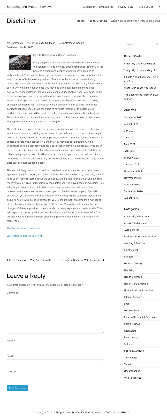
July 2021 (129, 130)
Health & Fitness (46, 43)
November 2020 (133, 177)
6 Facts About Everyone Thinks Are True (141, 79)
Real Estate (130, 330)
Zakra (108, 412)
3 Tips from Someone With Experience (81, 260)
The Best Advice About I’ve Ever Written (141, 96)
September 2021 (133, 117)
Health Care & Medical (136, 283)
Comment (13, 292)
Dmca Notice (106, 6)
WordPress (123, 412)
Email (11, 356)
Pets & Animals (132, 323)
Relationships (131, 337)
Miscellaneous (132, 310)
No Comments (15, 43)
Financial (128, 256)
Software (129, 344)
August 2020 (131, 197)
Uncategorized (132, 370)
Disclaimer (89, 6)
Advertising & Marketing (137, 216)
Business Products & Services (140, 236)
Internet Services (133, 297)
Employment (131, 250)
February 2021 (132, 157)
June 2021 (130, 137)
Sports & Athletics (134, 350)
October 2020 (132, 184)
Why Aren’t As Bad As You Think (25, 235)
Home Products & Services (138, 290)
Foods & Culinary (133, 263)
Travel (127, 364)
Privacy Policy (125, 6)
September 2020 (133, 191)
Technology (130, 357)
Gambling (129, 270)
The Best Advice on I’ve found (23, 228)
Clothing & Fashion (134, 243)
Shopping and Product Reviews (29, 7)
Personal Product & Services (139, 317)
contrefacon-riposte (73, 43)
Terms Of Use (145, 6)
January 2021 (131, 164)
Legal (127, 303)
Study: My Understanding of (139, 63)
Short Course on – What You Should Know (32, 260)
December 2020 (133, 171)
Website (11, 371)
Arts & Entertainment (135, 223)
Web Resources (132, 377)
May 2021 (129, 144)
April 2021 (129, 150)
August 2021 (131, 124)
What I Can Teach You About (140, 87)
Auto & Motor (131, 229)
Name (11, 340)
